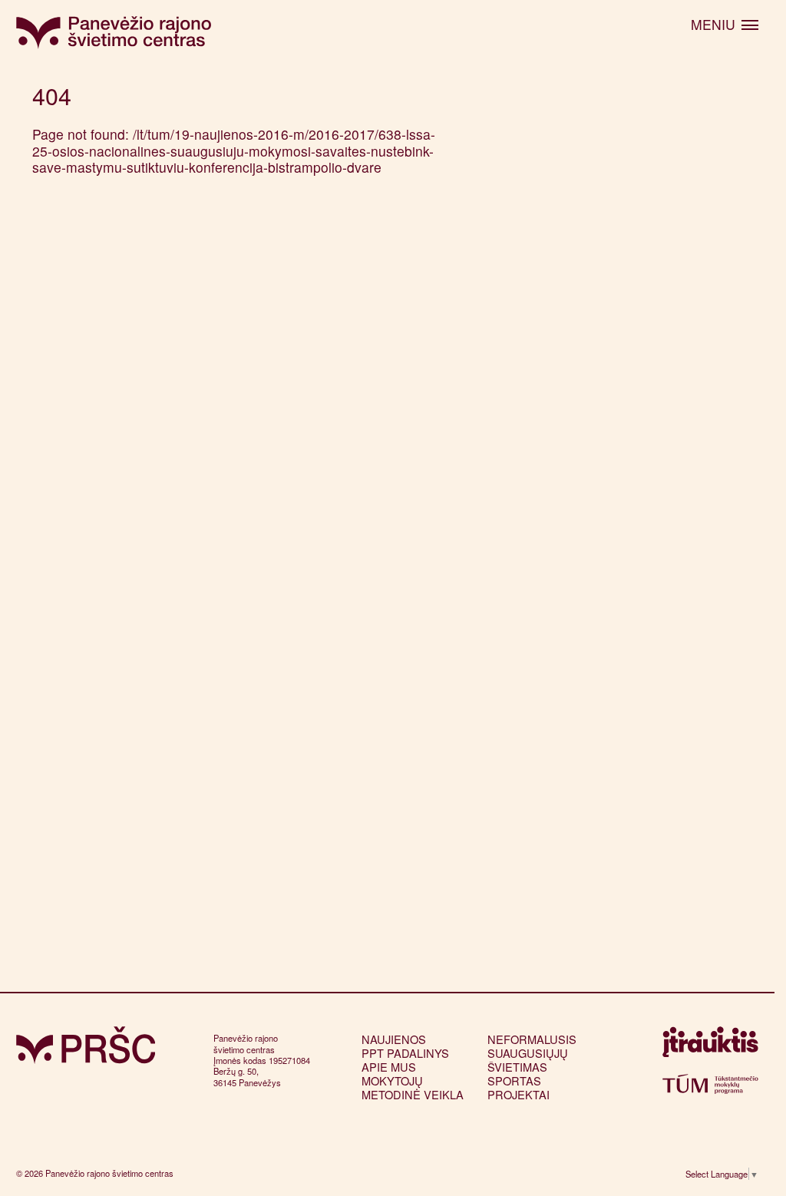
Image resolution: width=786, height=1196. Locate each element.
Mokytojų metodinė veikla (413, 1087)
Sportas (514, 1080)
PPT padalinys (405, 1053)
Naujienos (394, 1039)
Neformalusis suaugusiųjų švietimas (531, 1053)
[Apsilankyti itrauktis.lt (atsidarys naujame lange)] (710, 1045)
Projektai (518, 1094)
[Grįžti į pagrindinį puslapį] (86, 1045)
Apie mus (389, 1067)
